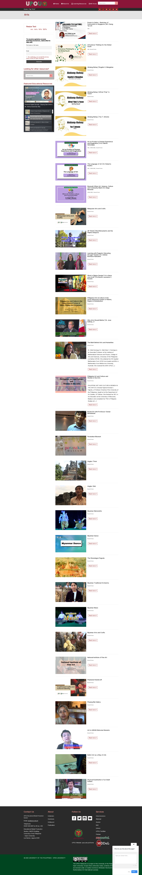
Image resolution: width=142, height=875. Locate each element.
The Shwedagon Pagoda (95, 558)
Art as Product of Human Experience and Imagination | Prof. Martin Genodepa (100, 143)
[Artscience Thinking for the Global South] (70, 52)
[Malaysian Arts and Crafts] (70, 216)
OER (88, 28)
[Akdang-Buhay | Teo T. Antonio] (70, 126)
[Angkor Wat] (70, 495)
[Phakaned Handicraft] (70, 687)
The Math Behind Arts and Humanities (100, 342)
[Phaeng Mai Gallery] (70, 712)
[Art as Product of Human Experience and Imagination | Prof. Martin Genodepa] (70, 149)
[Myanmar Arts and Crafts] (70, 642)
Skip (129, 871)
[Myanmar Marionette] (70, 520)
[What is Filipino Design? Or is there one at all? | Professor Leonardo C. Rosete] (70, 283)
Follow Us (76, 812)
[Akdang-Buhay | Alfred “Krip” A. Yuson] (70, 101)
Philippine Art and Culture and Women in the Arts (97, 377)
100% (36, 29)
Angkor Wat (91, 486)
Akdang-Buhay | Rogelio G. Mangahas (100, 67)
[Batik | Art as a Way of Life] (70, 764)
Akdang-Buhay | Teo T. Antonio (98, 117)
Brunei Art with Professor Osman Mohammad (98, 412)
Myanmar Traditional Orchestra (98, 583)
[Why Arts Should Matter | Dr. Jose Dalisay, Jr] (70, 328)
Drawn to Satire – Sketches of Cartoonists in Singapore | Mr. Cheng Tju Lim (100, 24)
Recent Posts (93, 49)
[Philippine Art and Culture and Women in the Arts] (70, 384)
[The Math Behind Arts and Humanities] (70, 350)
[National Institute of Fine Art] (70, 665)
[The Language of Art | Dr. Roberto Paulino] (70, 171)
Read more (92, 33)
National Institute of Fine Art (97, 657)
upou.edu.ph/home (88, 842)
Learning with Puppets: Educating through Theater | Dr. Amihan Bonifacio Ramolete (99, 254)
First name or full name (32, 45)
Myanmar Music (92, 608)
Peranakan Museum (94, 436)
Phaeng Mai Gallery (94, 702)
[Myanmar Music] (70, 617)
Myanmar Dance (92, 536)
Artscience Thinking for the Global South (99, 45)
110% (40, 29)
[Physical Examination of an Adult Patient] (70, 789)
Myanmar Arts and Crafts (96, 632)
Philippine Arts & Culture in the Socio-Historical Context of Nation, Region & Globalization (99, 299)
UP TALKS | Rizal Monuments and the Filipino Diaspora (100, 231)
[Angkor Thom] (70, 470)
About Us (66, 4)
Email (27, 51)
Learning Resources (79, 4)
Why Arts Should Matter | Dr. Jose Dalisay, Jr (99, 321)
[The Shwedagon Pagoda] (70, 567)
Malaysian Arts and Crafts (96, 208)
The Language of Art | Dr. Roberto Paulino (99, 164)
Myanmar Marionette (94, 511)
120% (45, 29)
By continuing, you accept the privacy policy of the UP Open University (37, 57)
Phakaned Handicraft (94, 680)
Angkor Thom (92, 461)
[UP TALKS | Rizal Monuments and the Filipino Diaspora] (70, 238)
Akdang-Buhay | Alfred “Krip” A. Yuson (98, 93)
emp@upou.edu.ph (33, 820)
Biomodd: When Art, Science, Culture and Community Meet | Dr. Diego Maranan (100, 187)
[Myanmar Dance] (70, 543)
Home (57, 4)
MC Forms (93, 4)
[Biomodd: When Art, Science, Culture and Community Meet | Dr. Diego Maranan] (70, 194)
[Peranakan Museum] (70, 446)
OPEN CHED (92, 147)
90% (32, 29)
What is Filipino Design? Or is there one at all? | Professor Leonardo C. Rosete (99, 277)
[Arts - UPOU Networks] (36, 4)
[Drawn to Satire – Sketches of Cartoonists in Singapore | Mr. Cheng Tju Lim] (70, 30)
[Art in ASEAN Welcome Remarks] (70, 739)
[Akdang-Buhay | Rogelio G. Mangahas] (70, 76)
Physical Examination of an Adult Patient (98, 780)
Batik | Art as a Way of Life (96, 755)
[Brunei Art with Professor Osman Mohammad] (70, 421)
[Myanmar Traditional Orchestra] (70, 592)
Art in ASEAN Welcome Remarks (98, 730)
